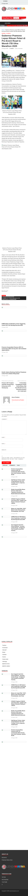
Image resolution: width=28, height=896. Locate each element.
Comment (4, 419)
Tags (18, 465)
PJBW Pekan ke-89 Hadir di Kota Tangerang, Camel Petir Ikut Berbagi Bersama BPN (18, 518)
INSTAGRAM (5, 879)
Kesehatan (5, 647)
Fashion (4, 645)
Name (3, 437)
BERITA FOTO (6, 663)
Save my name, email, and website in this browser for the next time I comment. (13, 458)
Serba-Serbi (5, 659)
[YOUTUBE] (23, 3)
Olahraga (8, 33)
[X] (25, 3)
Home (3, 29)
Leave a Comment (18, 48)
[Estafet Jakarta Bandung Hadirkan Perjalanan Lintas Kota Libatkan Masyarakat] (14, 363)
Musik (3, 652)
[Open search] (25, 23)
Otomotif (4, 650)
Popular (5, 465)
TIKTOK (4, 877)
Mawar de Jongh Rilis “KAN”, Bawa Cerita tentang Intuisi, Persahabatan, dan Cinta (18, 510)
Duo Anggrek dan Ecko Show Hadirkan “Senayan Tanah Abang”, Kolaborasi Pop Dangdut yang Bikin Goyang (18, 527)
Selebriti (4, 654)
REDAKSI (4, 857)
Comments (12, 465)
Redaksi (12, 48)
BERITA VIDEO (6, 666)
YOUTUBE (4, 882)
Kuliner (4, 656)
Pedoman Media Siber (7, 860)
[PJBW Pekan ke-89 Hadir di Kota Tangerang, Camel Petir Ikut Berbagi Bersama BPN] (14, 314)
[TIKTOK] (20, 3)
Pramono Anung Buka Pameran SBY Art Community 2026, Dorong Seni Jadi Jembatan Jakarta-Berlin (14, 349)
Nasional (4, 33)
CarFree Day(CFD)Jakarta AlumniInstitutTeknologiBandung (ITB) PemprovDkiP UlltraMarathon (11, 298)
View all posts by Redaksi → (18, 400)
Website (4, 449)
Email (4, 443)
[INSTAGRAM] (21, 3)
